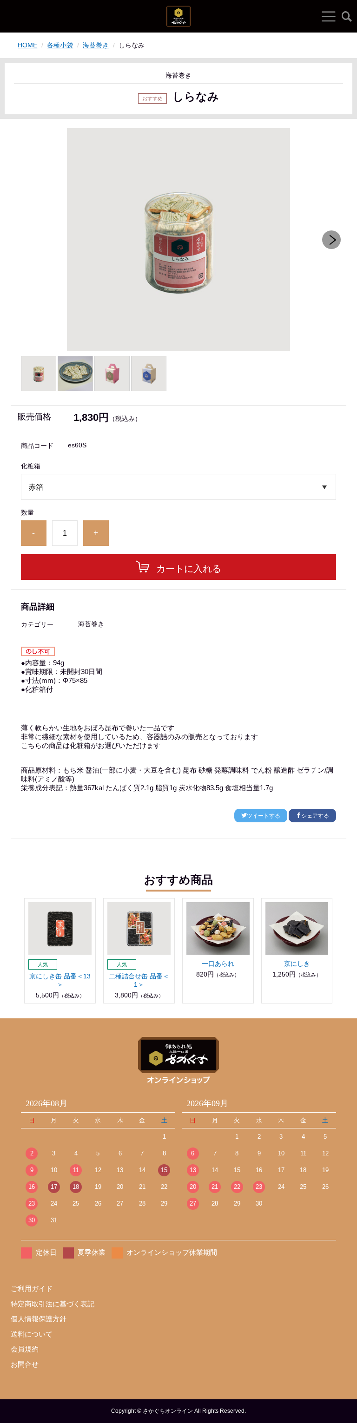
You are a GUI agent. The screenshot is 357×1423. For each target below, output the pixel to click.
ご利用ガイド (32, 1288)
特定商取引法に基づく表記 (52, 1304)
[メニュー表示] (328, 16)
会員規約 (25, 1349)
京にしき (297, 963)
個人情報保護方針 (38, 1319)
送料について (32, 1334)
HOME (27, 45)
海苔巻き (96, 45)
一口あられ (218, 963)
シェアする (315, 816)
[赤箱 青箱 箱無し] (179, 487)
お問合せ (25, 1364)
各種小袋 (60, 45)
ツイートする (263, 816)
